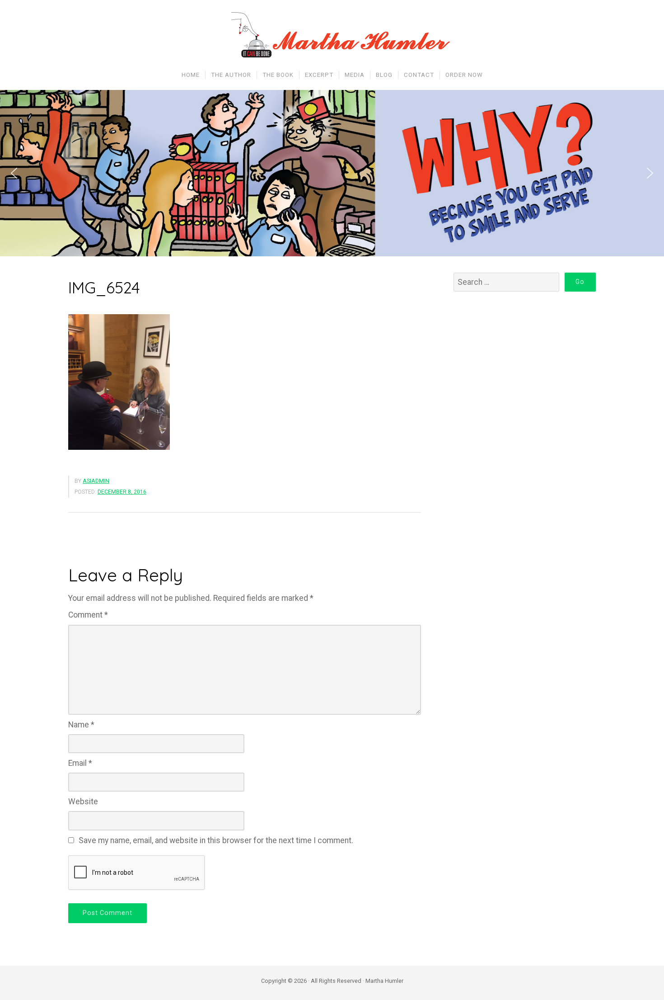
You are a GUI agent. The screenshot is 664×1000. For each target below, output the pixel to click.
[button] (14, 173)
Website (83, 801)
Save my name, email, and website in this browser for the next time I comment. (216, 840)
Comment (88, 614)
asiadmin (96, 481)
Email (80, 763)
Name (81, 724)
